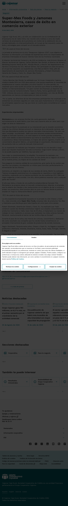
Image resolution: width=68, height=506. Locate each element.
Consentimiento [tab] (12, 237)
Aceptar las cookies (55, 266)
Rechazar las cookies (12, 266)
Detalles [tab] (34, 237)
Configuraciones (33, 266)
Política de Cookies (17, 259)
